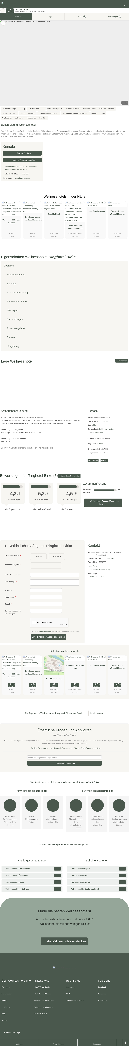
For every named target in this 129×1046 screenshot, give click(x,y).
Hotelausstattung (15, 274)
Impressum (70, 987)
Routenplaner (122, 361)
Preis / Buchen (23, 153)
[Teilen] (119, 1042)
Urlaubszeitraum (12, 556)
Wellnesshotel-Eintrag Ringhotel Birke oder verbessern (76, 822)
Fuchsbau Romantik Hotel (75, 666)
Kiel (94, 425)
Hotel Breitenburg (53, 679)
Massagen (12, 310)
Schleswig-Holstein (106, 429)
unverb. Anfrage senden (23, 160)
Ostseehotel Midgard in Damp (11, 221)
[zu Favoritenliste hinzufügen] (3, 23)
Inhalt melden (96, 713)
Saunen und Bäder (16, 301)
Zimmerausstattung (17, 292)
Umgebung (12, 346)
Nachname (10, 597)
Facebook (102, 987)
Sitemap (5, 1020)
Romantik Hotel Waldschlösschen (117, 212)
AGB (68, 994)
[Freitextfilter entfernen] (117, 3)
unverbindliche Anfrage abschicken (48, 637)
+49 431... (14, 174)
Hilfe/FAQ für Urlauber (42, 994)
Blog (3, 1014)
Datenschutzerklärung (42, 631)
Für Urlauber (7, 994)
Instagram (102, 994)
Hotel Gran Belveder (96, 211)
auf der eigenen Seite (97, 820)
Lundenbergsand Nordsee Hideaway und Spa (33, 219)
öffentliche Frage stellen (65, 763)
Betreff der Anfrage (13, 575)
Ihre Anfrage (10, 582)
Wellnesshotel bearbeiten (44, 1000)
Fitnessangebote (15, 328)
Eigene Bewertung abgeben (70, 476)
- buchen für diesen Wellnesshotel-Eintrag (119, 820)
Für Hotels (6, 987)
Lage (49, 17)
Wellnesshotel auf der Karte (16, 169)
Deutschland (98, 433)
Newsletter (102, 1000)
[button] (64, 63)
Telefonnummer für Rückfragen (13, 612)
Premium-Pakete (40, 1014)
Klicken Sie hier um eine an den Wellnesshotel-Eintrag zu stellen (65, 748)
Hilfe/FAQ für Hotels (42, 987)
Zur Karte (93, 566)
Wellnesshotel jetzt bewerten (104, 502)
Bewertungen (113, 17)
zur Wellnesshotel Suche (3, 10)
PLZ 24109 (103, 421)
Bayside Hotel (54, 214)
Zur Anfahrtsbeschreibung (99, 570)
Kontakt (104, 460)
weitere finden (31, 819)
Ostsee (100, 444)
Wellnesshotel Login (12, 1033)
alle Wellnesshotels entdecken (66, 941)
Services (11, 283)
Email (7, 604)
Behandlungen (14, 319)
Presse (4, 1000)
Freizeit (10, 337)
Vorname (9, 590)
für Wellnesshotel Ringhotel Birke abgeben (10, 820)
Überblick (9, 265)
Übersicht (17, 17)
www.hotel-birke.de (22, 178)
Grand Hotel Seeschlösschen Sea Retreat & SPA (75, 228)
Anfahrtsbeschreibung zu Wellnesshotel (21, 167)
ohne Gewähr (77, 713)
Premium (124, 199)
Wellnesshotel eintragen (43, 1007)
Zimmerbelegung (12, 564)
